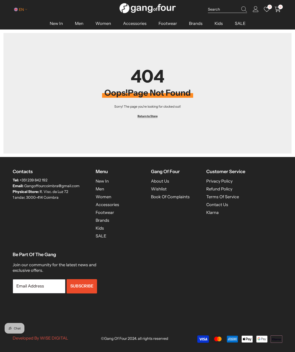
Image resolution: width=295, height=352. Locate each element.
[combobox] (223, 9)
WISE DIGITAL (54, 338)
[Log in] (256, 9)
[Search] (227, 9)
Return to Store (148, 116)
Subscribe (81, 286)
